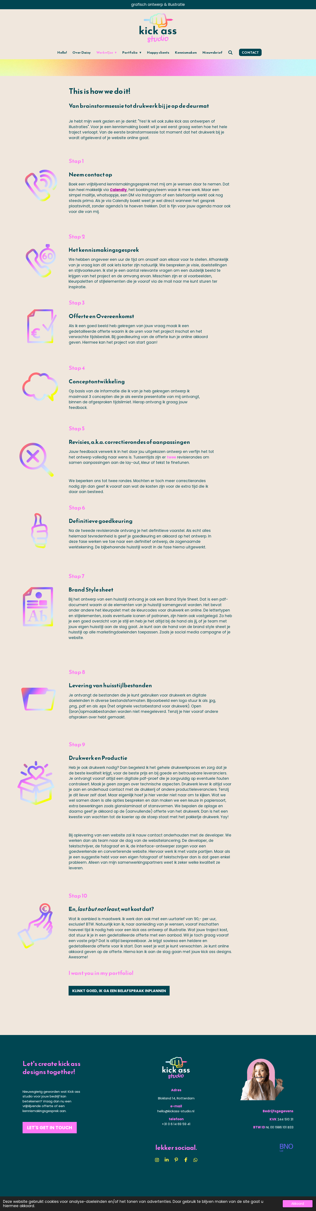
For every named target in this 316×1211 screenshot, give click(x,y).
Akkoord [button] (297, 1203)
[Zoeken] (230, 52)
